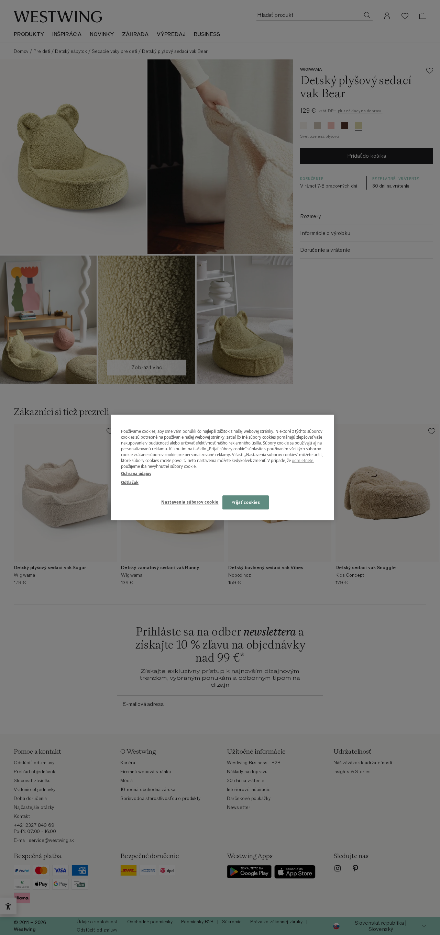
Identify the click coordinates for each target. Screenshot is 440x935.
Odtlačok (130, 482)
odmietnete (302, 460)
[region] (222, 467)
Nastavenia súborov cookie (189, 502)
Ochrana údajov (136, 473)
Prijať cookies (245, 502)
